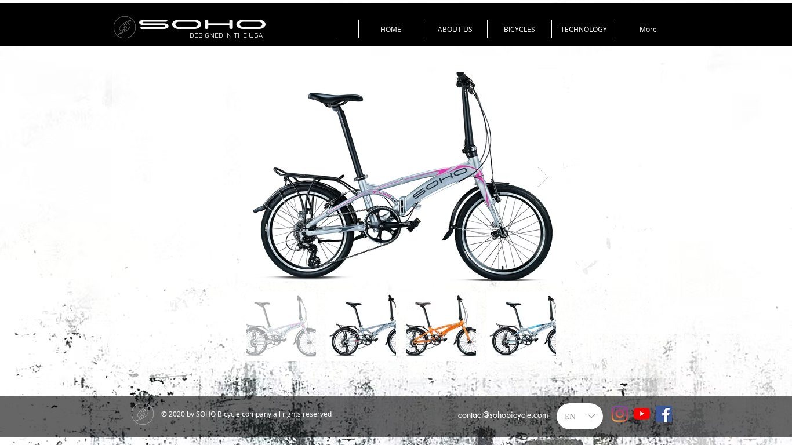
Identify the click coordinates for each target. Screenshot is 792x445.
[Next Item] (543, 177)
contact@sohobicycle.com (503, 414)
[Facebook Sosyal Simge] (664, 414)
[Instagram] (620, 414)
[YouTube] (642, 414)
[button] (519, 29)
